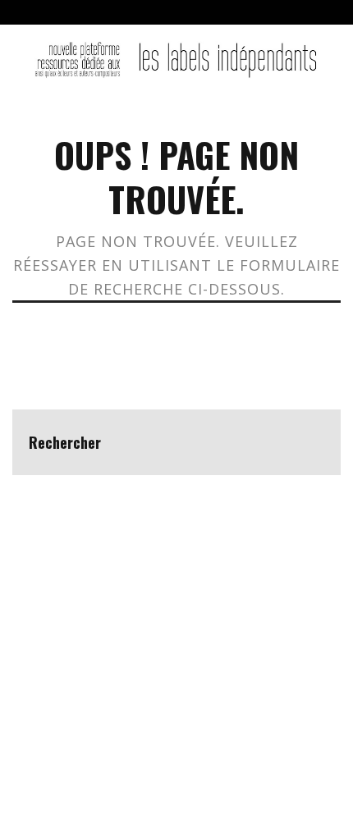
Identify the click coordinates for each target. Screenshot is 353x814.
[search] (308, 442)
